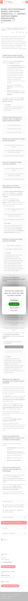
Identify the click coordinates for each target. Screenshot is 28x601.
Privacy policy (14, 310)
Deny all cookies (14, 307)
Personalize (14, 300)
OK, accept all (14, 304)
